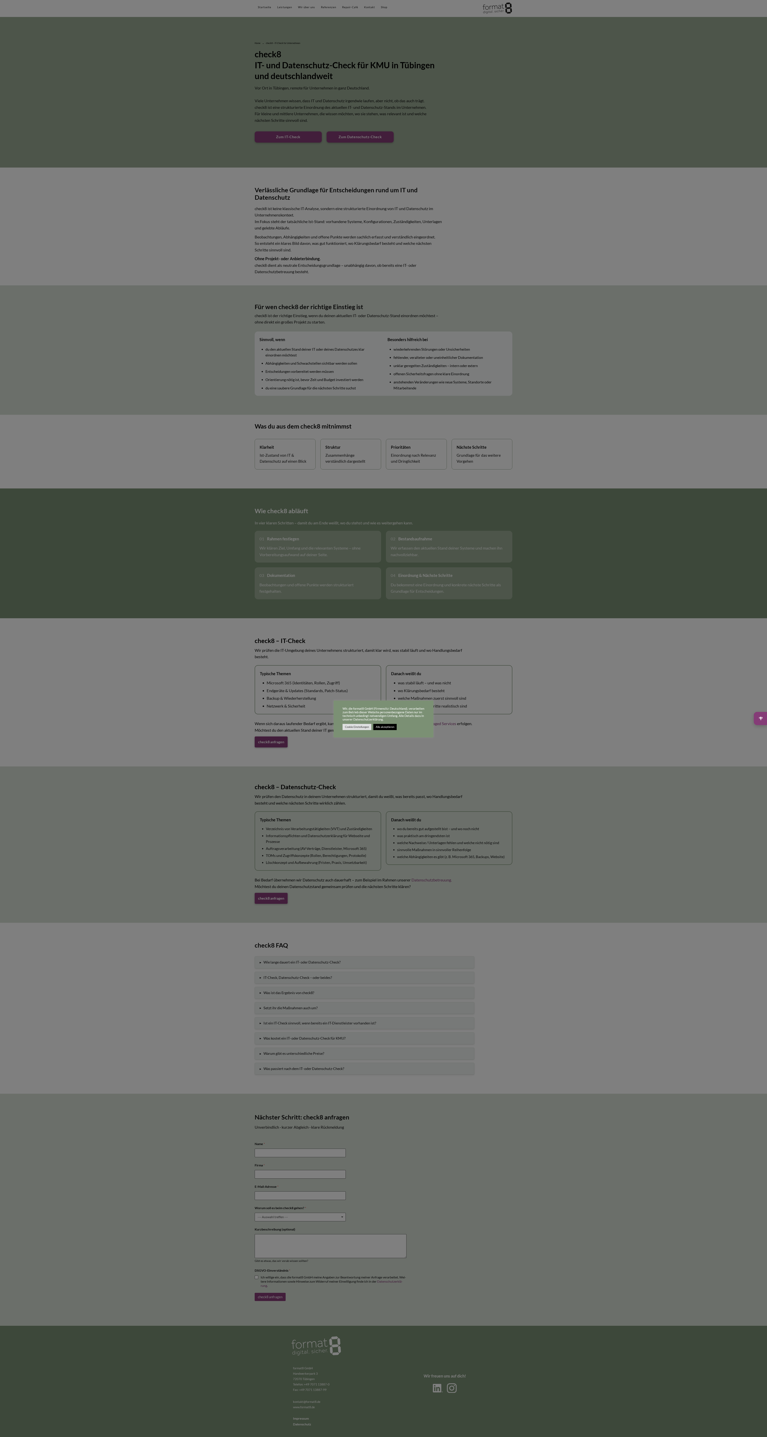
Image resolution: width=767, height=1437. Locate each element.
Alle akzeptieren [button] (385, 726)
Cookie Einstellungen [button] (357, 726)
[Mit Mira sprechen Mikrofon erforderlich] (760, 718)
